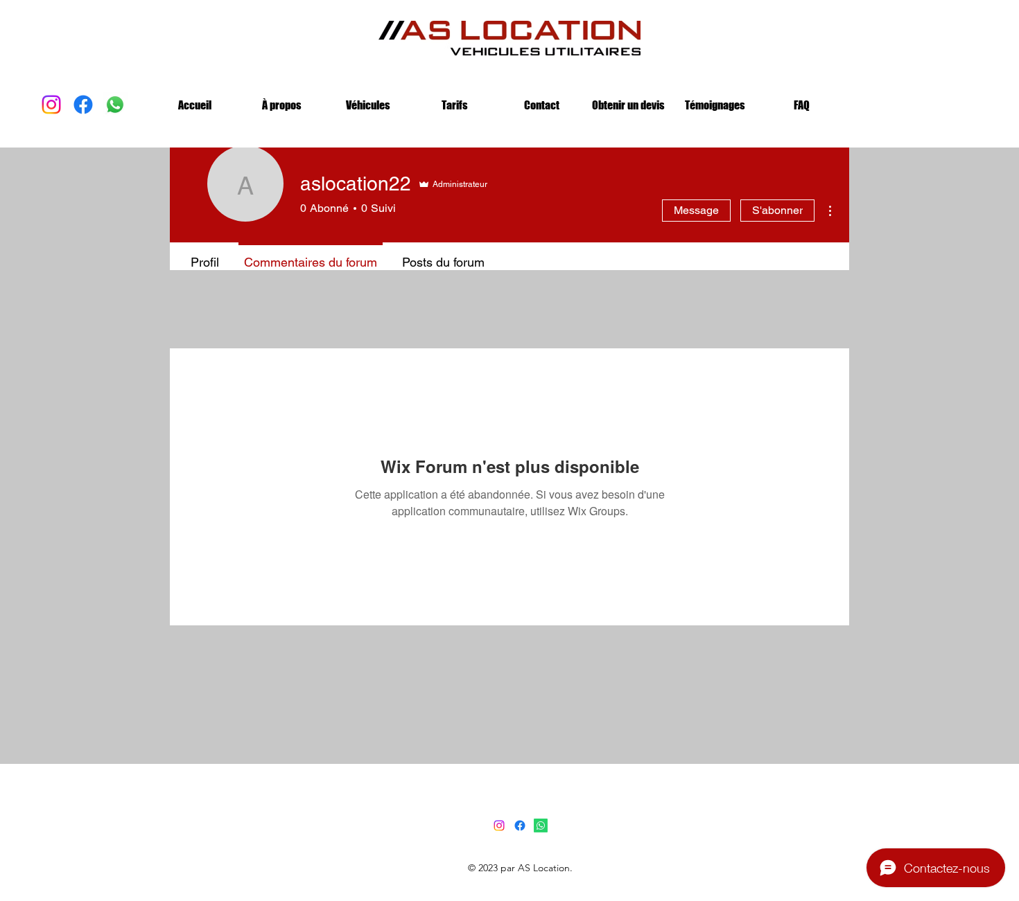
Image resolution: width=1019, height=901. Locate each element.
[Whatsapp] (541, 825)
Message (696, 210)
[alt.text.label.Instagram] (51, 104)
